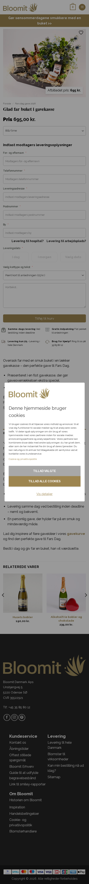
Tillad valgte (44, 471)
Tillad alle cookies (44, 481)
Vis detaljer (44, 494)
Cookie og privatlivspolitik (23, 459)
